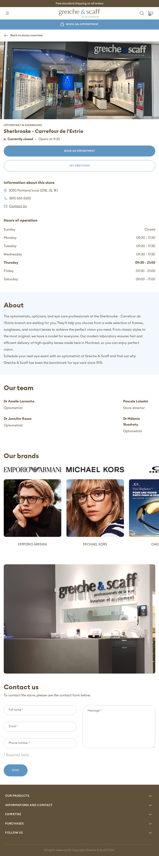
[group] (32, 507)
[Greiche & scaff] (79, 13)
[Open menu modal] (7, 13)
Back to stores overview (26, 35)
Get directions (79, 165)
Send (15, 770)
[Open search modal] (142, 13)
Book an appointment (82, 24)
